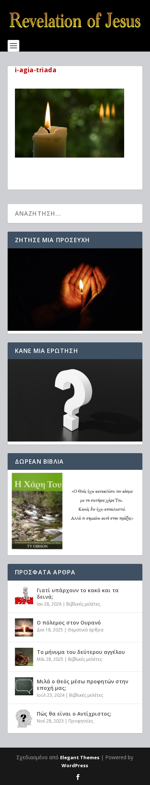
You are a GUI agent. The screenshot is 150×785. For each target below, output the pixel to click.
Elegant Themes (79, 757)
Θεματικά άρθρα (85, 630)
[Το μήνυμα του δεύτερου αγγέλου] (24, 657)
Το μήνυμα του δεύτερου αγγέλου (81, 651)
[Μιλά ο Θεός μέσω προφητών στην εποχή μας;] (24, 686)
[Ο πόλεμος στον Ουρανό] (24, 627)
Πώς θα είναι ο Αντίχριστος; (74, 713)
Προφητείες (80, 721)
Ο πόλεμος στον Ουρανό (69, 622)
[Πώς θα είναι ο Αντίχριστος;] (24, 718)
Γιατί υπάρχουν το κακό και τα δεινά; (78, 593)
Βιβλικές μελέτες (83, 604)
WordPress (75, 765)
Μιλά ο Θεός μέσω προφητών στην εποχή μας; (82, 684)
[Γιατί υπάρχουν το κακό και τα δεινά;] (24, 595)
